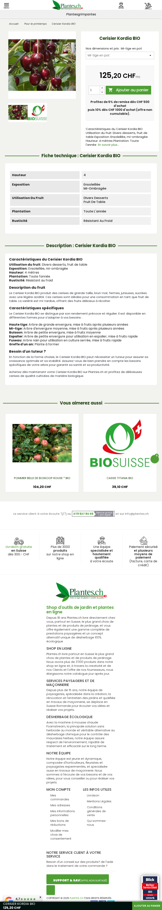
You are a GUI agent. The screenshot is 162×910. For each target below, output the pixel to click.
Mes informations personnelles (62, 813)
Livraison (93, 795)
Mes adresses (60, 805)
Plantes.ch (76, 898)
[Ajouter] (102, 88)
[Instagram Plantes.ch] (50, 890)
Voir (42, 466)
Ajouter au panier (128, 90)
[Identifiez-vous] (121, 5)
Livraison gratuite (19, 547)
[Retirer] (102, 92)
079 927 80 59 (83, 514)
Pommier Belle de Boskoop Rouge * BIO (42, 478)
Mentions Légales (99, 801)
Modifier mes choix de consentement (60, 835)
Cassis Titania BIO (120, 478)
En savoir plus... (108, 145)
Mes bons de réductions (59, 823)
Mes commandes (59, 797)
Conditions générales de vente (96, 811)
